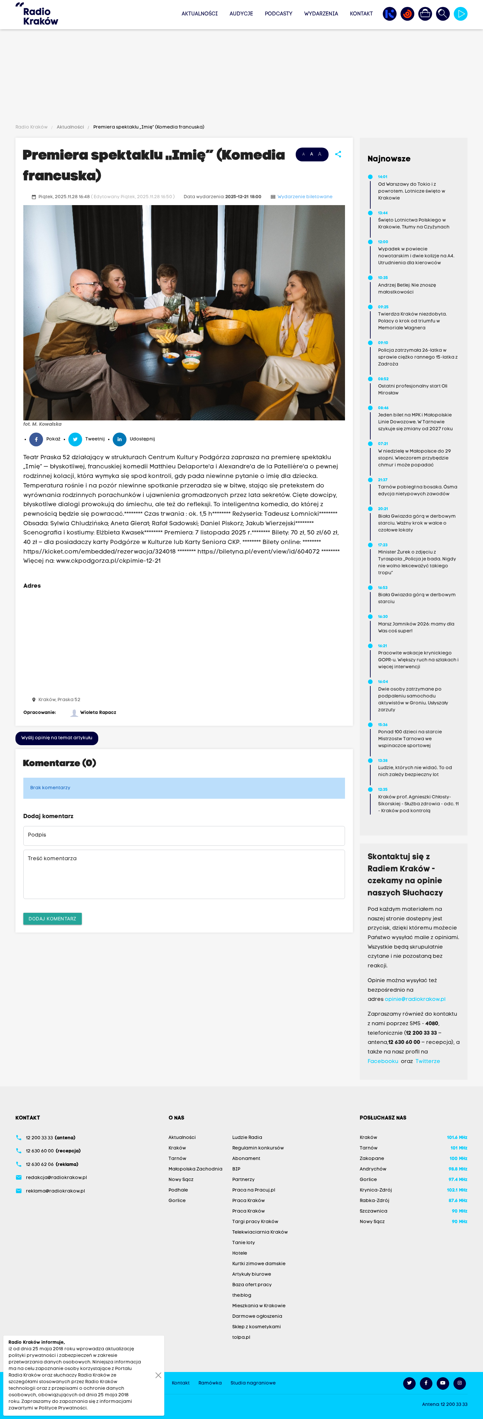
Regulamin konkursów (258, 1148)
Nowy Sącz (181, 1179)
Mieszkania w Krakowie (259, 1306)
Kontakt (361, 14)
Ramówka (210, 1383)
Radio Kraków (32, 127)
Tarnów (177, 1158)
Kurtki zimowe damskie (259, 1264)
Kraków (177, 1148)
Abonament (246, 1158)
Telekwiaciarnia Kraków (260, 1232)
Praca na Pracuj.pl (253, 1190)
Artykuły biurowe (251, 1274)
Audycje (241, 14)
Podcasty (278, 14)
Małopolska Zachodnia (195, 1169)
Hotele (239, 1253)
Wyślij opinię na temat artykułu (56, 738)
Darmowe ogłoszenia (257, 1316)
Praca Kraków (248, 1200)
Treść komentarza (52, 859)
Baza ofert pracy (252, 1285)
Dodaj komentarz (53, 918)
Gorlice (177, 1200)
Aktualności (200, 14)
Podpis (37, 835)
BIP (236, 1169)
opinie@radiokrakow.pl (415, 999)
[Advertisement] (241, 78)
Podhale (178, 1190)
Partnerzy (243, 1179)
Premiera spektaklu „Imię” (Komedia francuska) (148, 127)
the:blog (241, 1295)
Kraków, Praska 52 (59, 700)
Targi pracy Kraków (255, 1221)
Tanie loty (243, 1243)
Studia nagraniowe (253, 1383)
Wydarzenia (321, 14)
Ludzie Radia (247, 1137)
